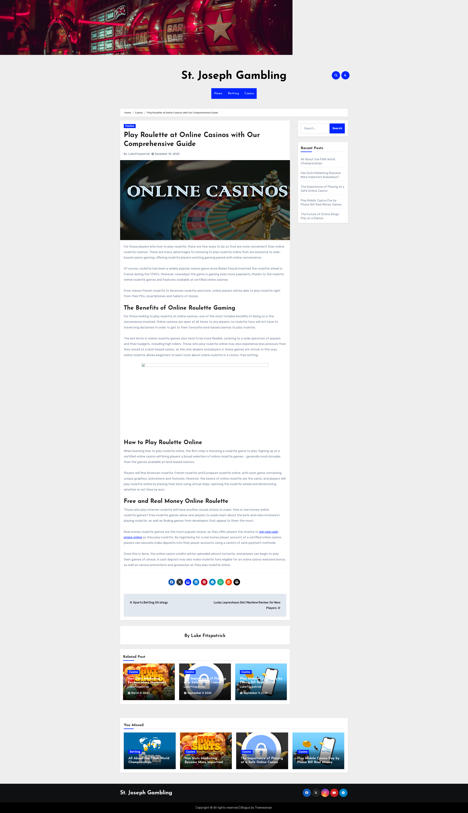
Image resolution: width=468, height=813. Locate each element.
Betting (233, 93)
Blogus (245, 807)
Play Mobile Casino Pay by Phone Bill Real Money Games (261, 682)
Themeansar (263, 807)
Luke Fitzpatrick (139, 154)
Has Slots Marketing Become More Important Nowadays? (147, 682)
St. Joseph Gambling (234, 76)
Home (218, 93)
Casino (249, 93)
